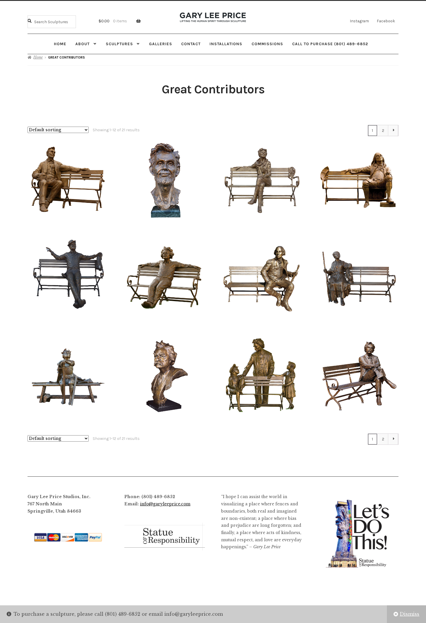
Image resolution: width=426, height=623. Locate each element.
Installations (226, 43)
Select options (68, 180)
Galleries (160, 43)
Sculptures (119, 43)
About (82, 43)
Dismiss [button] (409, 614)
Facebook (386, 21)
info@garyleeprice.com (165, 504)
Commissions (267, 43)
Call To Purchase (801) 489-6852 (330, 43)
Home (60, 43)
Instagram (359, 21)
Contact (191, 43)
